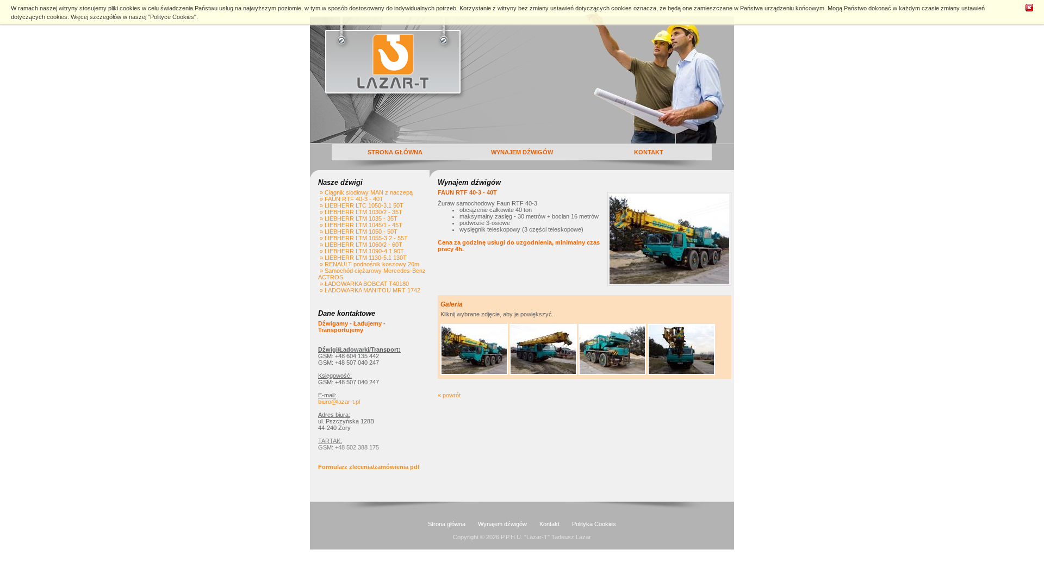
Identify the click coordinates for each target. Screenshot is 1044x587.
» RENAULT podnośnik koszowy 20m (368, 264)
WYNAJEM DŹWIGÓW (522, 152)
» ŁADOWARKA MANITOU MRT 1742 (369, 290)
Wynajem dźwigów (502, 524)
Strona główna (446, 524)
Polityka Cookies (594, 524)
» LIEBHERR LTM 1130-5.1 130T (362, 257)
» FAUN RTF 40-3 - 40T (350, 199)
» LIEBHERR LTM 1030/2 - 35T (360, 212)
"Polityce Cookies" (172, 17)
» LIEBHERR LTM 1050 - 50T (357, 231)
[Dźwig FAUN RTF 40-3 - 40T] (474, 373)
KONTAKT (648, 152)
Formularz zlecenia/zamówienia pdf (369, 467)
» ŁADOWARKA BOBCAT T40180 (363, 283)
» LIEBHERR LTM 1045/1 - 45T (360, 225)
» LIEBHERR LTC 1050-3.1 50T (360, 205)
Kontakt (549, 524)
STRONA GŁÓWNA (395, 152)
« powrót (449, 395)
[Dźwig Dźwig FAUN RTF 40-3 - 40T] (543, 373)
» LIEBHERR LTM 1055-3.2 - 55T (363, 238)
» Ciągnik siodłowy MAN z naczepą (365, 192)
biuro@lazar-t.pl (339, 401)
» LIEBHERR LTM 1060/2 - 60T (360, 244)
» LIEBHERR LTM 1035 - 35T (357, 218)
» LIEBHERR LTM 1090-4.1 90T (361, 251)
